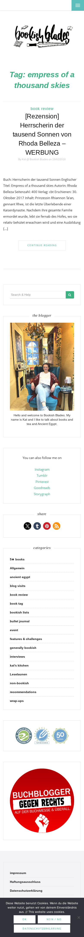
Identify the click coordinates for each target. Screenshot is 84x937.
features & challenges (26, 639)
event (14, 630)
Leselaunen (18, 674)
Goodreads (42, 488)
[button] (27, 526)
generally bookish (23, 647)
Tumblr (42, 475)
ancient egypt (20, 577)
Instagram (42, 469)
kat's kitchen (19, 665)
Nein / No (54, 919)
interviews (17, 656)
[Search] (70, 295)
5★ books (17, 559)
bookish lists (19, 612)
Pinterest (42, 482)
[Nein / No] (78, 917)
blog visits (17, 586)
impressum (18, 873)
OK (24, 919)
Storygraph (42, 494)
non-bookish (19, 683)
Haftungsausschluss (25, 882)
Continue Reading (42, 245)
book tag (16, 603)
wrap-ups (17, 701)
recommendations (23, 692)
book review (42, 109)
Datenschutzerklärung (26, 890)
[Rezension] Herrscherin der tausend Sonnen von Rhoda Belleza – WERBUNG (42, 134)
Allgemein (17, 568)
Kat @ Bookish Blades (35, 159)
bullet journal (20, 621)
